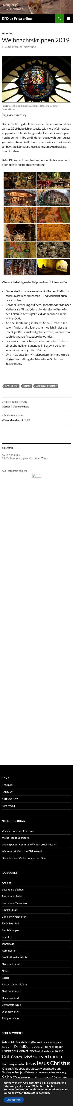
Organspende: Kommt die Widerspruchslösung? (29, 844)
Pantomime (38, 1072)
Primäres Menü (68, 18)
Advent (7, 1042)
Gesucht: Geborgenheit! (16, 404)
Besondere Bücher (12, 889)
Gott (6, 1056)
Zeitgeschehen (10, 1018)
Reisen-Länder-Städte (14, 984)
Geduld (39, 1051)
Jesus (30, 1063)
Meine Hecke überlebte (15, 837)
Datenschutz (10, 799)
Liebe (19, 1068)
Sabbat (9, 1077)
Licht (13, 1068)
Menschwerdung (50, 1068)
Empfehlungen (10, 930)
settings (44, 1092)
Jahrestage (8, 943)
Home (5, 778)
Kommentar (9, 950)
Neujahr (20, 1072)
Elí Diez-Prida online (17, 18)
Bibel (43, 1042)
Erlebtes (7, 33)
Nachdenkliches (11, 964)
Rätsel (5, 977)
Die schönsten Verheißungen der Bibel (24, 858)
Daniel (19, 1046)
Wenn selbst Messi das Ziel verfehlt (22, 851)
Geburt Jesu (11, 386)
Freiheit (48, 1046)
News (5, 970)
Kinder (6, 1068)
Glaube (58, 1051)
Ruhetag (62, 1072)
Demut (29, 1046)
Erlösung (39, 1047)
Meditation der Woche (15, 957)
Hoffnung (8, 1064)
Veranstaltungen (11, 1004)
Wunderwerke (10, 1011)
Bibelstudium (9, 909)
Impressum (8, 806)
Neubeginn (8, 1072)
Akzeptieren (13, 1099)
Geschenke (48, 1051)
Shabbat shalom (11, 991)
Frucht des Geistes (14, 1051)
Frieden (58, 1046)
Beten (36, 1042)
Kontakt (7, 792)
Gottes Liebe (21, 1057)
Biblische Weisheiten (14, 916)
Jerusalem (19, 1064)
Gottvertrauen (46, 1056)
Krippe (27, 386)
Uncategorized (10, 998)
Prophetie (48, 1072)
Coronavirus (8, 1047)
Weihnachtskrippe (46, 386)
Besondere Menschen (14, 903)
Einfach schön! (10, 923)
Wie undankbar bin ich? (16, 418)
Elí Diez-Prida (28, 47)
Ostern (29, 1072)
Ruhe (55, 1072)
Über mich (8, 785)
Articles (6, 882)
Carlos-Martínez (54, 1042)
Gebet (31, 1051)
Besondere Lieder (12, 896)
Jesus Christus (53, 1063)
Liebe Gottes (31, 1068)
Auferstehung (22, 1042)
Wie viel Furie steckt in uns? (18, 830)
